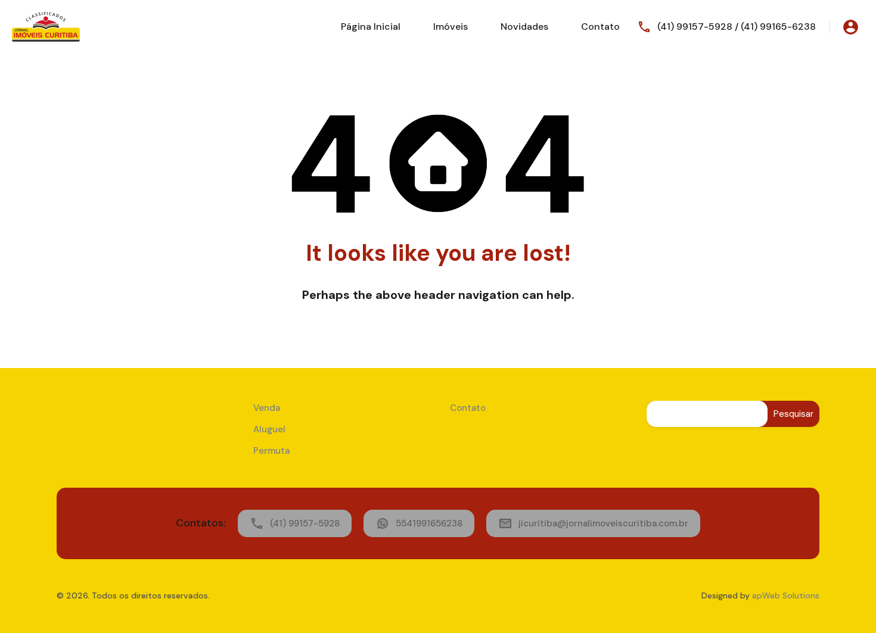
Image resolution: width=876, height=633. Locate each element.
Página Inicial (370, 26)
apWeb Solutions (785, 595)
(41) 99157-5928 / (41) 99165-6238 (736, 26)
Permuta (271, 451)
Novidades (524, 26)
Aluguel (269, 429)
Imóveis (450, 26)
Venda (266, 408)
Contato (600, 26)
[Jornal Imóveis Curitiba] (46, 26)
